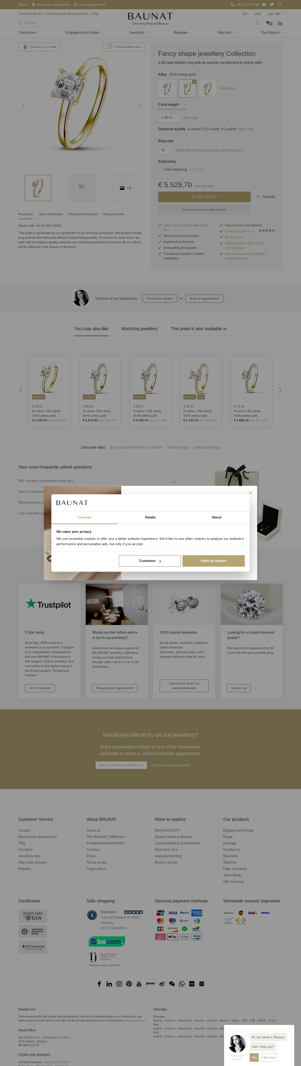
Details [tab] (150, 517)
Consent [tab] (84, 517)
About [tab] (216, 517)
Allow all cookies (214, 561)
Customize (147, 561)
